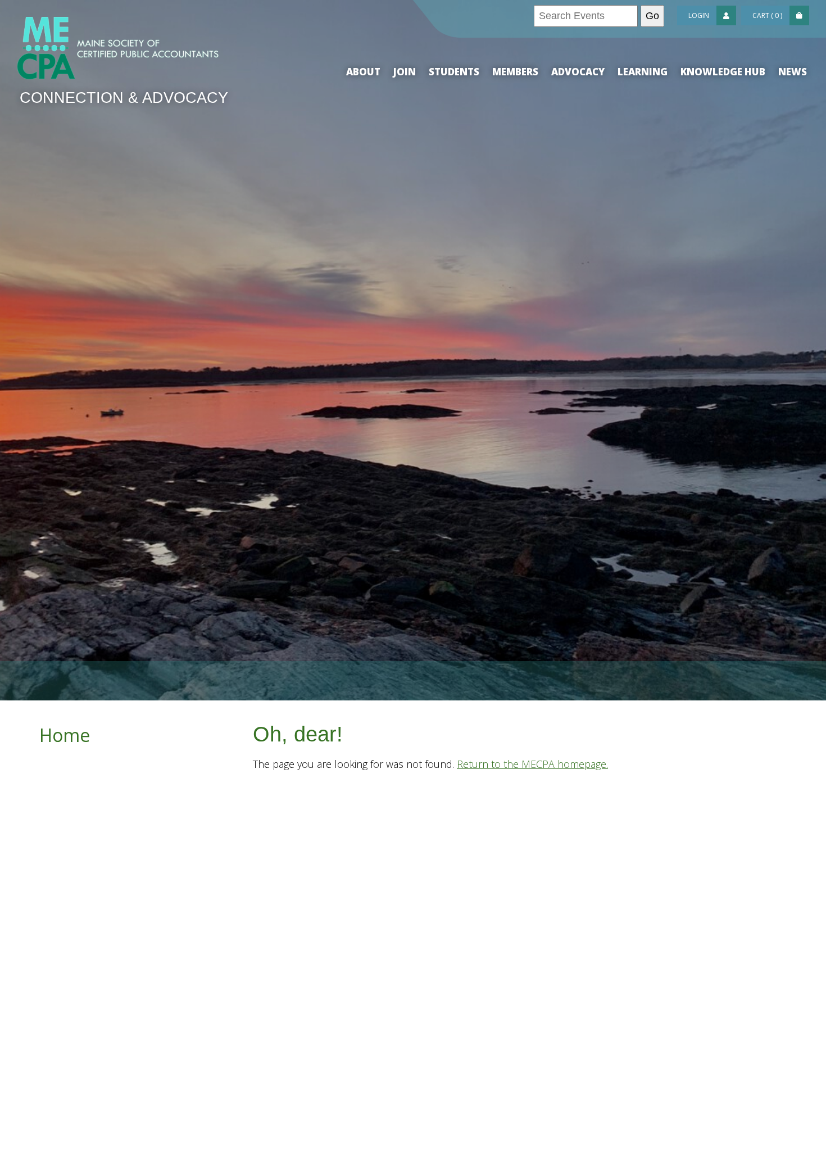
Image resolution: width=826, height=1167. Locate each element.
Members (515, 71)
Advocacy (578, 71)
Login (698, 15)
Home (64, 735)
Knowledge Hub (722, 71)
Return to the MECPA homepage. (532, 764)
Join (404, 71)
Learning (643, 71)
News (792, 71)
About (363, 71)
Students (454, 71)
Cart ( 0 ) (767, 15)
